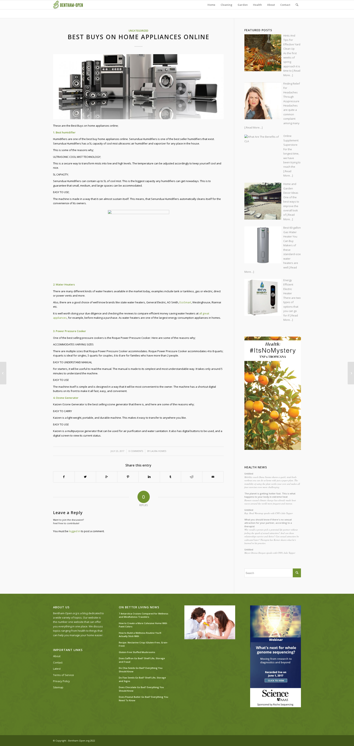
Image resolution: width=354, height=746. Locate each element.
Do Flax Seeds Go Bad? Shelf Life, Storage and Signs (142, 679)
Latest (57, 668)
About (56, 656)
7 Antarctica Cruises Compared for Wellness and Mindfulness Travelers (143, 615)
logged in (74, 531)
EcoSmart (185, 302)
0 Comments (136, 451)
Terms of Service (63, 675)
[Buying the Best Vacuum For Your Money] (351, 373)
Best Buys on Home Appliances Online (138, 37)
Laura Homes (158, 451)
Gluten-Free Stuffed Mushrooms (137, 652)
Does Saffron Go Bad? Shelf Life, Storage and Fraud (142, 660)
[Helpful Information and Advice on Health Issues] (3, 373)
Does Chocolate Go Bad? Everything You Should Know (141, 689)
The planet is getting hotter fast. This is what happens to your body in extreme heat (269, 495)
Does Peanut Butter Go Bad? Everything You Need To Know (143, 698)
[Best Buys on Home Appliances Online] (138, 86)
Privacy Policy (61, 681)
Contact (57, 662)
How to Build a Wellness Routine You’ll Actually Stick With (140, 634)
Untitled (248, 473)
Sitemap (58, 687)
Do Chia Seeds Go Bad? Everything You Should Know (140, 669)
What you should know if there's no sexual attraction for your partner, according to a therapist (268, 523)
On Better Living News (139, 607)
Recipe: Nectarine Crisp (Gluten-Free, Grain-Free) (143, 644)
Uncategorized (138, 30)
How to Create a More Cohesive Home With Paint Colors (143, 625)
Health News (255, 467)
